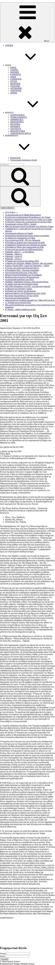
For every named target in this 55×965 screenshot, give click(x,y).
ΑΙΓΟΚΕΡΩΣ (16, 88)
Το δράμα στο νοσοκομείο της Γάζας (20, 238)
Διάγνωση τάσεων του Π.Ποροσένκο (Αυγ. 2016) (25, 293)
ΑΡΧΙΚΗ (9, 45)
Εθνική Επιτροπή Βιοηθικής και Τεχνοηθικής (23, 275)
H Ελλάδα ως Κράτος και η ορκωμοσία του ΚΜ (25, 242)
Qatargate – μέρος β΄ (13, 256)
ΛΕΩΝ (13, 77)
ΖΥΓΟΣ (13, 81)
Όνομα (3, 953)
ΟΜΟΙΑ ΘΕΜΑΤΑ (7, 208)
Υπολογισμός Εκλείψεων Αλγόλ (23, 160)
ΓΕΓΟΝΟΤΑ (15, 129)
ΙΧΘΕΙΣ (13, 93)
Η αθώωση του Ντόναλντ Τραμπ (18, 289)
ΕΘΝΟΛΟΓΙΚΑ (17, 122)
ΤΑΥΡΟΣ (14, 70)
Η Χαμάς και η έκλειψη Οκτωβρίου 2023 (22, 261)
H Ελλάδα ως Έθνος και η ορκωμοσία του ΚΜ (24, 247)
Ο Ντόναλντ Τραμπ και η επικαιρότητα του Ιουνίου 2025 (28, 222)
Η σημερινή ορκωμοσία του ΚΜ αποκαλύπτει (24, 249)
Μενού (46, 41)
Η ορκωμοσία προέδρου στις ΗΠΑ (19, 279)
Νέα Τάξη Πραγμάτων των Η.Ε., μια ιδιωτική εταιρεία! (27, 286)
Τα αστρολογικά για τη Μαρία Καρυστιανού (23, 215)
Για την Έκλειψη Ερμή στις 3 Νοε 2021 (21, 272)
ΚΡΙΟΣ (13, 67)
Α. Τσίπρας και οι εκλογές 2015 (18, 302)
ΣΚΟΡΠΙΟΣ (15, 84)
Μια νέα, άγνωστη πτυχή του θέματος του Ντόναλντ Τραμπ (29, 226)
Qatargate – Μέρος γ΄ (14, 254)
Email (2, 956)
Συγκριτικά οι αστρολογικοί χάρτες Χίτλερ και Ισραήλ (27, 236)
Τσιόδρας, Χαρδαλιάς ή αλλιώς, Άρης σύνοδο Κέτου (26, 282)
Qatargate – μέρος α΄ (13, 259)
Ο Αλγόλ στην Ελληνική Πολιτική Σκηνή (22, 268)
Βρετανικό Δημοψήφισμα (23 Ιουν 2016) (21, 296)
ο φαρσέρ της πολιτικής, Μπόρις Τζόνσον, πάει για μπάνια (28, 263)
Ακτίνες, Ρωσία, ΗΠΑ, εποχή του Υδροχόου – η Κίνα (27, 266)
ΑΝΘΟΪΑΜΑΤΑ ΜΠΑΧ (20, 133)
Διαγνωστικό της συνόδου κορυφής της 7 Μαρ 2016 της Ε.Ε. (30, 300)
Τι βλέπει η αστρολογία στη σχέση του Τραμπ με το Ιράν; (28, 219)
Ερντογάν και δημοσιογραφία (17, 298)
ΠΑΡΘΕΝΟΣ (15, 79)
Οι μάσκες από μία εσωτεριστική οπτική (21, 284)
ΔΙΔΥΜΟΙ (14, 72)
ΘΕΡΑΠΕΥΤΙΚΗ (17, 131)
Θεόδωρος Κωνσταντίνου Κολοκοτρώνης (22, 277)
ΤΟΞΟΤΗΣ (15, 86)
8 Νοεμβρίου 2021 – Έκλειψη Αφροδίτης (22, 270)
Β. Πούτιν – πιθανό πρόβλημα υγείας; (20, 309)
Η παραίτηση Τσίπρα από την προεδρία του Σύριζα (25, 245)
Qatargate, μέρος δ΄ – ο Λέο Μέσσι (19, 252)
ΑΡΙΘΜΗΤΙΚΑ (16, 119)
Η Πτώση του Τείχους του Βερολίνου (20, 291)
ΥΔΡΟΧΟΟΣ (15, 90)
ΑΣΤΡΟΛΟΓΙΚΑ (17, 115)
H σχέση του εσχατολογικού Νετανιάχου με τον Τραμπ (27, 217)
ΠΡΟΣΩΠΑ (15, 126)
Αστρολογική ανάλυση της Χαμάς (19, 233)
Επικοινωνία (15, 158)
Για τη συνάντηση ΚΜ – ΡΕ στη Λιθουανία (22, 240)
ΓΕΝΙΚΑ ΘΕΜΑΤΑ (18, 117)
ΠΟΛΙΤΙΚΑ (15, 124)
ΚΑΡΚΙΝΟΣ (15, 74)
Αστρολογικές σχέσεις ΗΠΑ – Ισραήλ (20, 224)
